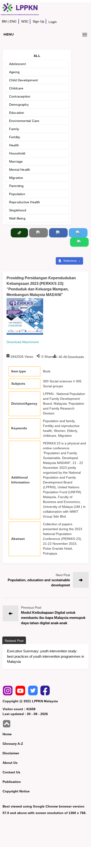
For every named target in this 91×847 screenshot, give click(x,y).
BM (4, 21)
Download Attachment (23, 342)
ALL (37, 56)
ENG (13, 21)
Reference (70, 261)
